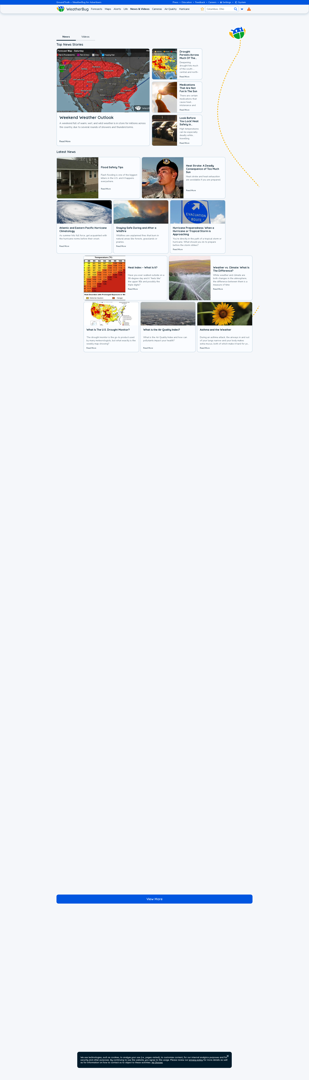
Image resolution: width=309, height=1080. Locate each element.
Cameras (157, 9)
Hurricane (184, 9)
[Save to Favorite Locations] (202, 9)
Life (126, 9)
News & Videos (140, 9)
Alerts (117, 9)
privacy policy (196, 1060)
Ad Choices (157, 1062)
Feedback (200, 2)
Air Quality (170, 9)
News (66, 37)
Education (187, 2)
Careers (212, 2)
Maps (108, 9)
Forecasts (96, 9)
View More (154, 899)
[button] (228, 1056)
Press (175, 2)
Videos (85, 37)
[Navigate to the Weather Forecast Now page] (72, 9)
